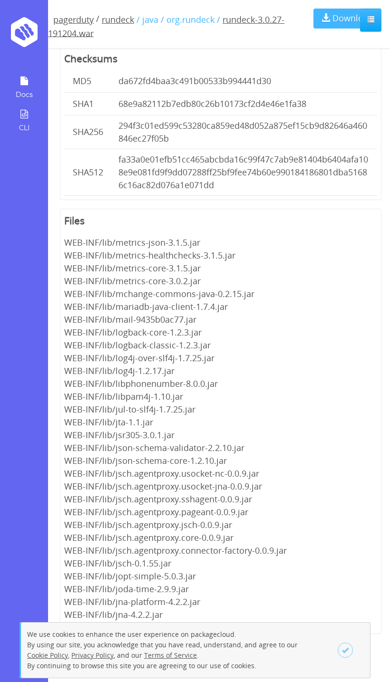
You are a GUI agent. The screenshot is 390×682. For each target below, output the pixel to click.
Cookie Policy (47, 655)
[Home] (24, 35)
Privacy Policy (92, 655)
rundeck (118, 19)
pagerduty (73, 19)
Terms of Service (170, 655)
